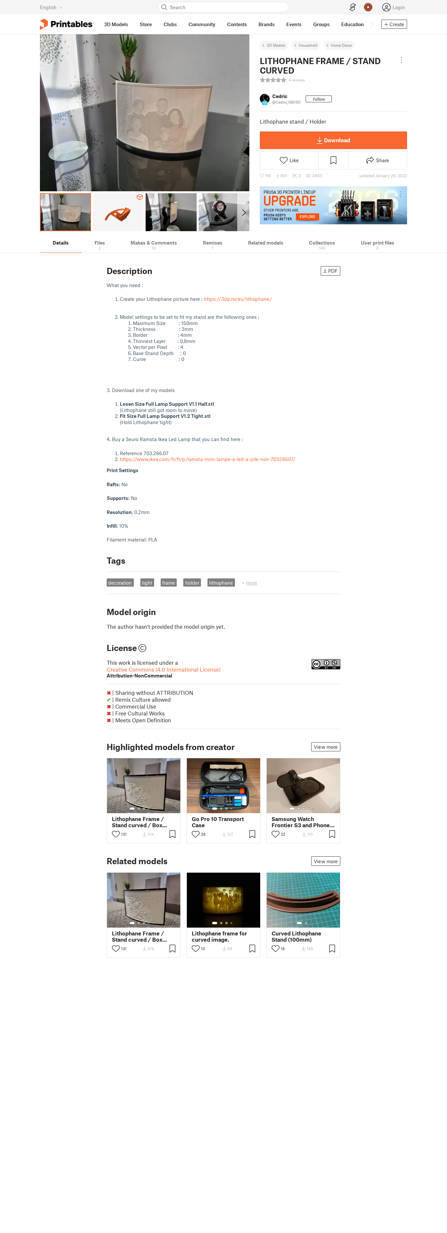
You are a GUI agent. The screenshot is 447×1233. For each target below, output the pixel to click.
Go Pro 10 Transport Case (218, 822)
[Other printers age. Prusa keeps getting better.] (333, 205)
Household (308, 45)
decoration (120, 583)
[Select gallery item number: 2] (138, 808)
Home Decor (341, 45)
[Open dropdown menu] (401, 60)
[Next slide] (243, 212)
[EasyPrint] (353, 7)
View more (326, 747)
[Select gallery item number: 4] (149, 808)
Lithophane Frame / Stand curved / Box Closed (138, 822)
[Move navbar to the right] (371, 24)
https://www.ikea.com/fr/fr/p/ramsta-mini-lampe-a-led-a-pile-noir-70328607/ (207, 459)
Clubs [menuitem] (170, 24)
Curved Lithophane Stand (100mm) (296, 936)
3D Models (276, 45)
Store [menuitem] (146, 24)
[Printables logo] (66, 24)
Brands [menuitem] (267, 24)
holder (192, 583)
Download (337, 140)
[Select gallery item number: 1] (132, 808)
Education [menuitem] (352, 24)
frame (168, 583)
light (147, 583)
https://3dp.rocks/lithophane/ (238, 299)
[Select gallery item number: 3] (144, 808)
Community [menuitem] (201, 24)
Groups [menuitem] (321, 24)
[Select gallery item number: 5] (153, 808)
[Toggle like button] (116, 834)
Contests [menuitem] (237, 24)
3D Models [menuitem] (116, 24)
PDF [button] (333, 271)
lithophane (221, 583)
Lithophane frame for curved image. (219, 936)
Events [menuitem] (293, 24)
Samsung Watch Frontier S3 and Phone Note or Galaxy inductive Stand (301, 822)
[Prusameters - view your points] (368, 7)
